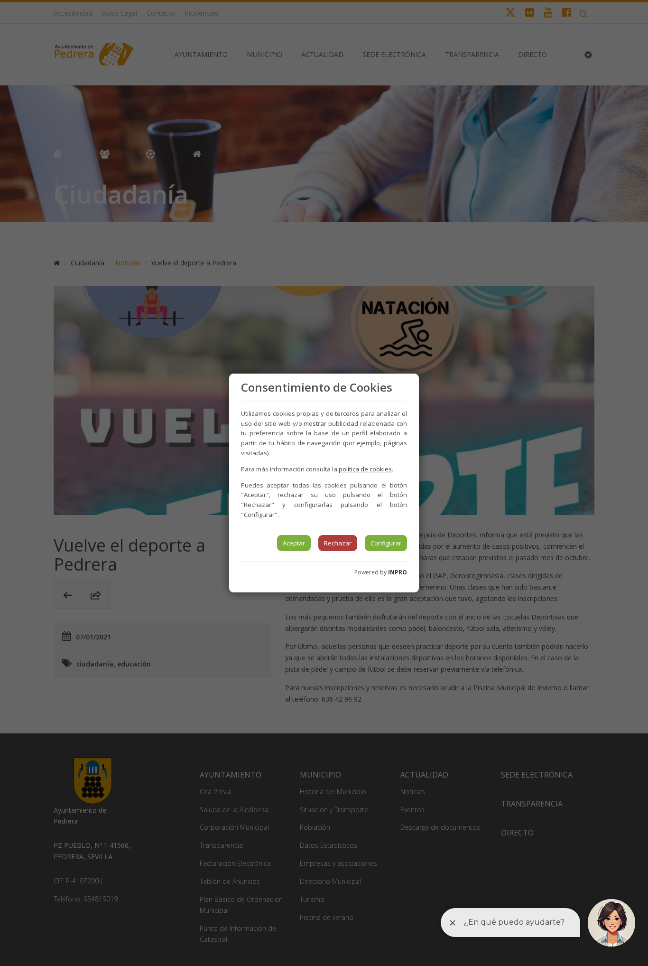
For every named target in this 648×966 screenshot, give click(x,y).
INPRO (397, 572)
